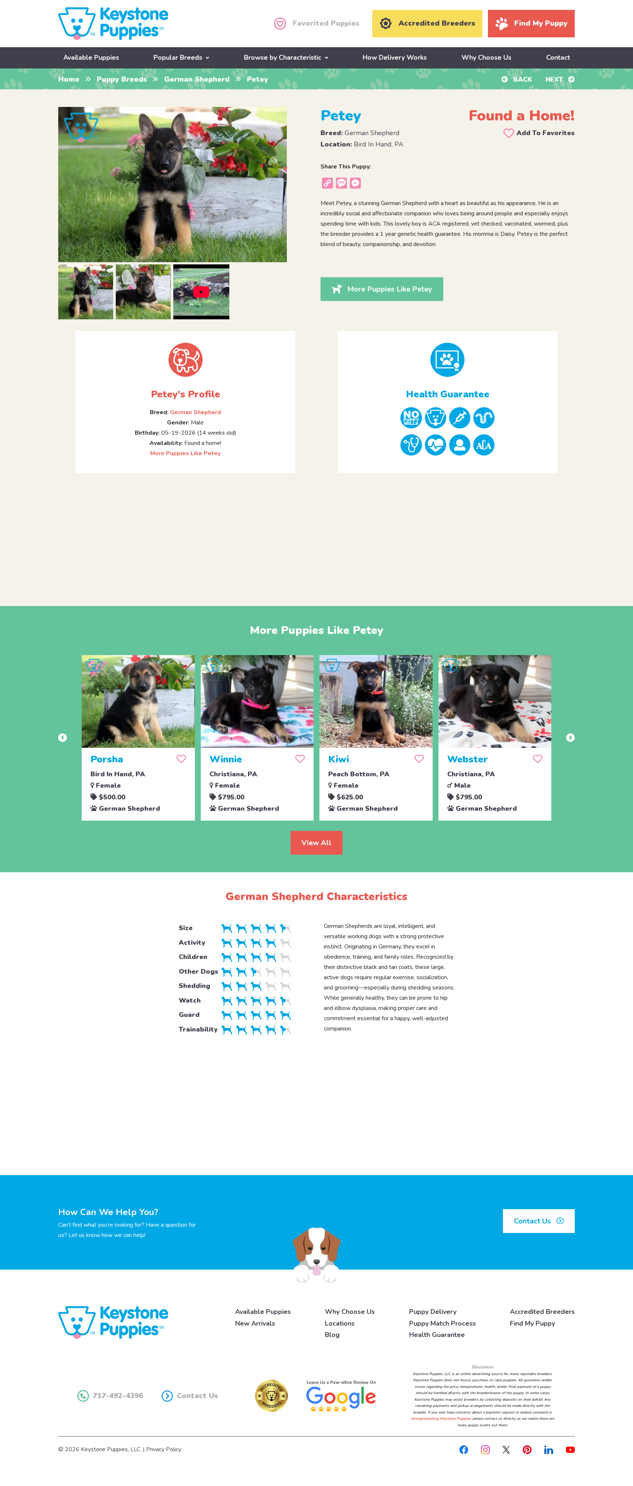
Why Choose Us (486, 57)
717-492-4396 (118, 1396)
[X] (506, 1449)
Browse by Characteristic (282, 57)
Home (68, 79)
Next (555, 79)
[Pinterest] (527, 1449)
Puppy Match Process (442, 1323)
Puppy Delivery (432, 1311)
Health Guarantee (437, 1334)
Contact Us (533, 1221)
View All (316, 843)
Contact (558, 57)
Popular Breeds (177, 57)
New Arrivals (255, 1323)
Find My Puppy (532, 1323)
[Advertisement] (316, 533)
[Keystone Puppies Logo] (113, 1322)
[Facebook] (463, 1449)
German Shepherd (197, 79)
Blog (332, 1334)
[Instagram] (485, 1449)
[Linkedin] (548, 1449)
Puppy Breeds (122, 79)
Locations (340, 1323)
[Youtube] (570, 1449)
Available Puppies (91, 57)
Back (521, 79)
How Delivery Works (395, 57)
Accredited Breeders (542, 1311)
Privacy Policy (163, 1449)
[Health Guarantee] (447, 360)
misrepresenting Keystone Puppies (441, 1418)
